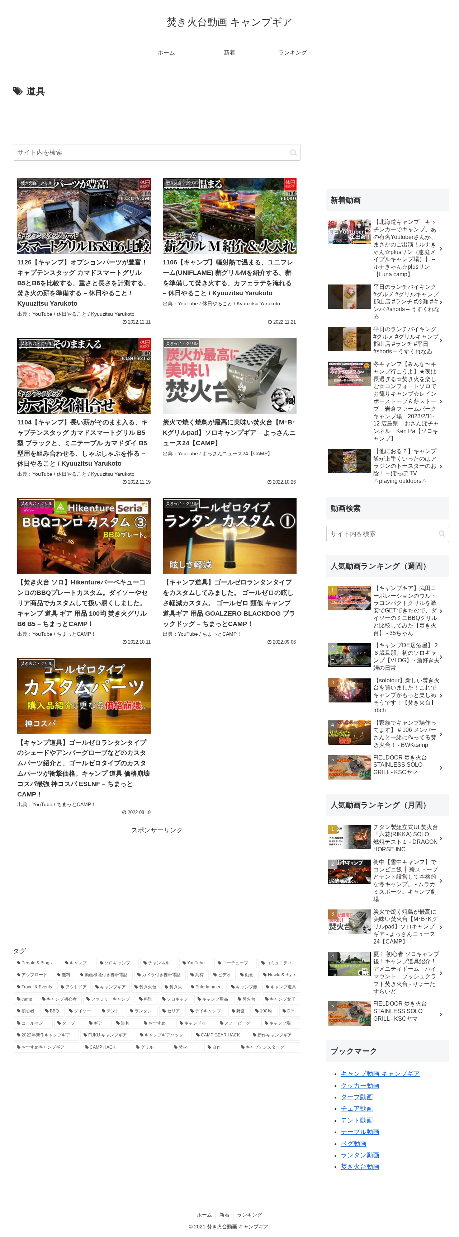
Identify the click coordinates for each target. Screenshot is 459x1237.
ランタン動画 (360, 1155)
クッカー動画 (360, 1085)
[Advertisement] (157, 119)
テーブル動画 (360, 1131)
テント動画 (357, 1120)
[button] (293, 153)
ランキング (249, 1215)
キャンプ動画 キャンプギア (380, 1073)
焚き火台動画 (360, 1166)
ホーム (204, 1215)
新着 (224, 1215)
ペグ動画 (353, 1143)
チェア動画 (357, 1108)
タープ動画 (357, 1097)
